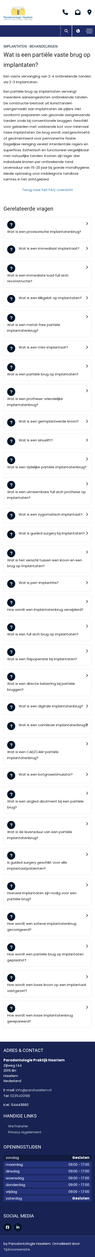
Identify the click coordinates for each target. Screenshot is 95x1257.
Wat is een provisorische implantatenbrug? (44, 231)
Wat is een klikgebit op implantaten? (50, 297)
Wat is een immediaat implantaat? (49, 248)
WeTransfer (18, 1126)
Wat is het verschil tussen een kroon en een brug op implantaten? (44, 563)
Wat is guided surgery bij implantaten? (52, 533)
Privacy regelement (25, 1132)
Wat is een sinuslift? (36, 440)
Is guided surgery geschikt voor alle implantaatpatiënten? (37, 865)
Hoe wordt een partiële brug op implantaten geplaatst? (45, 957)
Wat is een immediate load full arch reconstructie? (37, 278)
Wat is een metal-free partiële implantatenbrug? (33, 327)
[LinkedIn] (18, 1227)
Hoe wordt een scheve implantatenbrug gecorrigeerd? (41, 926)
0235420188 (20, 1095)
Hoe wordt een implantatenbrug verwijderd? (45, 609)
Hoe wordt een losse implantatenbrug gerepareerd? (40, 1018)
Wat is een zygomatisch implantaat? (51, 514)
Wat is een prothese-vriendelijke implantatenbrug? (35, 401)
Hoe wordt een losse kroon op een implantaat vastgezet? (46, 987)
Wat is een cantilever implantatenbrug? (53, 725)
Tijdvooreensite (16, 1249)
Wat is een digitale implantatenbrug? (51, 706)
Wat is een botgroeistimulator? (46, 774)
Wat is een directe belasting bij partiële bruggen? (41, 686)
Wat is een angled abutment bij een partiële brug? (45, 804)
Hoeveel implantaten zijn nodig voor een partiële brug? (42, 896)
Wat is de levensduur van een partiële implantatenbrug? (39, 834)
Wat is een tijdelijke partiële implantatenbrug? (46, 467)
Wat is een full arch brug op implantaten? (42, 634)
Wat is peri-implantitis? (39, 582)
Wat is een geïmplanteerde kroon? (49, 421)
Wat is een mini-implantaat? (43, 347)
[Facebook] (7, 1227)
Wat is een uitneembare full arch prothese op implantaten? (46, 494)
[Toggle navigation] (89, 31)
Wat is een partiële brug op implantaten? (42, 374)
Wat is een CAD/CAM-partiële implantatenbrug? (33, 754)
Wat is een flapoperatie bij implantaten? (42, 659)
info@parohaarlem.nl (33, 1090)
